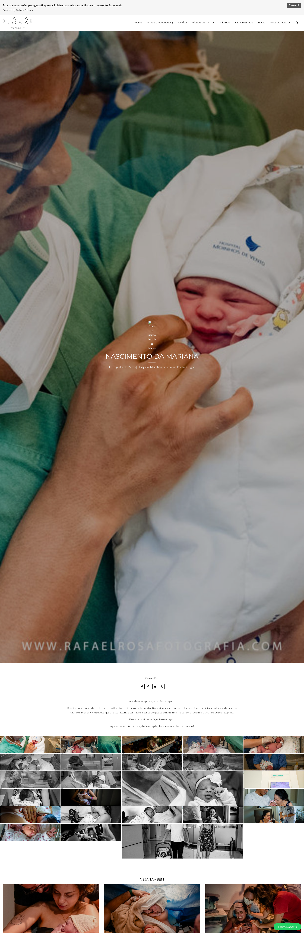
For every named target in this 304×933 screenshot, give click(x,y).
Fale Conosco (280, 22)
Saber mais (115, 5)
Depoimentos (244, 22)
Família (182, 22)
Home (138, 22)
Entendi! (294, 5)
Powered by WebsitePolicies (18, 10)
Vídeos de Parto (203, 22)
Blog (261, 22)
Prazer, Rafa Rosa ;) (160, 22)
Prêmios (224, 22)
